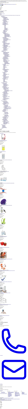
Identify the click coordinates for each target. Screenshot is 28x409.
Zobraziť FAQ (1, 390)
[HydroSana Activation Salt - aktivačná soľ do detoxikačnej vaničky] (3, 159)
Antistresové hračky (5, 123)
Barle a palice (5, 32)
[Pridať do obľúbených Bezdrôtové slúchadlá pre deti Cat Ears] (0, 144)
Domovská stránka (1, 133)
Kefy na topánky (5, 77)
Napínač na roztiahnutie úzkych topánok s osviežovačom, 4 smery (6, 281)
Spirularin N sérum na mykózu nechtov (3, 236)
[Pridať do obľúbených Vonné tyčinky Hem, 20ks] (0, 217)
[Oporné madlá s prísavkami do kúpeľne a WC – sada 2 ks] (3, 292)
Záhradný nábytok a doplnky (6, 102)
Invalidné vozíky (5, 33)
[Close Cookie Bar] (0, 3)
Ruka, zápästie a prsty (6, 29)
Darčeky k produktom (10, 394)
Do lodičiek (5, 65)
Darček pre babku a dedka (4, 127)
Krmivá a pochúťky (6, 112)
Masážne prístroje (5, 83)
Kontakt (19, 15)
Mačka (4, 111)
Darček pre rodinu (4, 126)
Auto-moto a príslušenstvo (4, 119)
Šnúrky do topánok (4, 78)
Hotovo (1, 401)
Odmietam (5, 2)
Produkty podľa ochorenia (6, 15)
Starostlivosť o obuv (4, 75)
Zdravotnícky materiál (5, 49)
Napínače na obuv (5, 72)
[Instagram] (3, 393)
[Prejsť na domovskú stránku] (1, 5)
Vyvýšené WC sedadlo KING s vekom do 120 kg (4, 171)
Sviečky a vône (5, 109)
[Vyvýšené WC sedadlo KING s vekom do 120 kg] (3, 170)
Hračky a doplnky (6, 114)
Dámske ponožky (6, 70)
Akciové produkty (9, 395)
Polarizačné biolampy (5, 17)
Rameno (5, 27)
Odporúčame (3, 15)
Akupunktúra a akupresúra (6, 88)
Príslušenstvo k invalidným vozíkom (8, 36)
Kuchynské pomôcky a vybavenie (7, 108)
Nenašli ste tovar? (14, 15)
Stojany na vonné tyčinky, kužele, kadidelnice (8, 90)
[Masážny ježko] (3, 193)
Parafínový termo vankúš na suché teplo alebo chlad (4, 315)
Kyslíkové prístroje (5, 42)
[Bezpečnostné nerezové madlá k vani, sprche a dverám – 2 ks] (3, 303)
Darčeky (2, 124)
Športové (4, 68)
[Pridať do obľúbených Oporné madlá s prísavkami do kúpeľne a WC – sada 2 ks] (0, 296)
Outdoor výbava (5, 95)
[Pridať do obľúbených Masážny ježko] (0, 198)
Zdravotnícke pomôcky (3, 16)
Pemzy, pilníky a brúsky (7, 55)
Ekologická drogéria (6, 105)
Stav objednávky (17, 15)
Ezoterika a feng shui (5, 91)
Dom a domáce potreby (4, 103)
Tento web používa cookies (17, 394)
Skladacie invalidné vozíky (7, 34)
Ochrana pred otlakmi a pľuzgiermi (7, 60)
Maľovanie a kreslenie (5, 122)
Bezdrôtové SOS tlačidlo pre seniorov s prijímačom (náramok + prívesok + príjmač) (7, 270)
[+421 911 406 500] (1, 11)
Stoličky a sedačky (5, 20)
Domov (2, 100)
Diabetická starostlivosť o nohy (6, 52)
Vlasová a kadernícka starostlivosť (6, 98)
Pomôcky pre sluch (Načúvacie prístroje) (7, 39)
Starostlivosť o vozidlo (5, 120)
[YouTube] (6, 393)
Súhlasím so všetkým (2, 2)
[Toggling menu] (1, 129)
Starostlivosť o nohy (4, 51)
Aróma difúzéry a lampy (7, 89)
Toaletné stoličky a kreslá (6, 22)
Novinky (1, 15)
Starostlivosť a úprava (6, 113)
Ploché (4, 80)
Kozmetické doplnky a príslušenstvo (7, 96)
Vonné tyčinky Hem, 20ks (2, 213)
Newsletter (9, 396)
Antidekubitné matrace (5, 45)
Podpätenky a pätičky (5, 61)
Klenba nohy (5, 59)
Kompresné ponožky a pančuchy (6, 69)
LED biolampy (5, 18)
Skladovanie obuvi (5, 74)
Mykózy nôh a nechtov (5, 53)
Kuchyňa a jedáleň (5, 107)
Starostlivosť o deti (4, 50)
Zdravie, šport (2, 82)
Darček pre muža (3, 125)
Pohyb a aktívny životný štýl (4, 92)
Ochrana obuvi (5, 73)
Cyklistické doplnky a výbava (6, 93)
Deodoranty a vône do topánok (6, 76)
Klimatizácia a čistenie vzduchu (5, 110)
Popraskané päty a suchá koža (6, 56)
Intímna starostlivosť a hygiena (7, 106)
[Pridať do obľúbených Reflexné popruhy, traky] (0, 228)
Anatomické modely (5, 47)
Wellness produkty (5, 85)
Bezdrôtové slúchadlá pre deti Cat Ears (3, 140)
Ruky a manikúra (5, 97)
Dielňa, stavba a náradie (6, 101)
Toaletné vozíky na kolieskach (7, 35)
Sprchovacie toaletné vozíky (6, 21)
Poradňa (9, 15)
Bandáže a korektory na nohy (6, 58)
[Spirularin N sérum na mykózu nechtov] (3, 235)
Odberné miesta (9, 393)
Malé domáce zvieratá (5, 116)
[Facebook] (1, 393)
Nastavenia (7, 2)
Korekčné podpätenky (6, 62)
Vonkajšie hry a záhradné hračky (6, 121)
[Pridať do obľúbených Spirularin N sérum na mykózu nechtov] (0, 240)
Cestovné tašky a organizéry (6, 117)
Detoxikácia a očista (4, 86)
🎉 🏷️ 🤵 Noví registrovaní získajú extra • (8, 4)
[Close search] (0, 8)
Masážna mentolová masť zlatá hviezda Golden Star (4, 247)
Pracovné (4, 67)
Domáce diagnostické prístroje (6, 38)
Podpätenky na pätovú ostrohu (7, 63)
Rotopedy (4, 30)
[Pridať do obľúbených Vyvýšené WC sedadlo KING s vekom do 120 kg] (0, 175)
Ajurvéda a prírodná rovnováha (6, 87)
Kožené (4, 79)
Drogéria (4, 104)
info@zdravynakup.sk (3, 392)
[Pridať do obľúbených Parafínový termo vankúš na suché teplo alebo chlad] (0, 319)
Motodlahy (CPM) (5, 31)
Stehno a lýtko (6, 28)
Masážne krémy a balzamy (6, 84)
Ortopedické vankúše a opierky (5, 23)
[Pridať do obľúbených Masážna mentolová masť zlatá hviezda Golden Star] (0, 251)
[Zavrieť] (0, 407)
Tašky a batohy (5, 118)
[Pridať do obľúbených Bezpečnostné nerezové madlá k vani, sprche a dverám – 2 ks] (0, 308)
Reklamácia (11, 15)
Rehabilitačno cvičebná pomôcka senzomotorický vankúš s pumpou (6, 205)
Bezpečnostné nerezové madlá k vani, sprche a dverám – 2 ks (5, 304)
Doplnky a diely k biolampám (6, 19)
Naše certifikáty (23, 392)
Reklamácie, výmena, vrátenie (10, 392)
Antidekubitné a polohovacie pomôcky (7, 46)
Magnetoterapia (3, 41)
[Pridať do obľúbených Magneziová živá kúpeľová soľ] (0, 152)
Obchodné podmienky (17, 392)
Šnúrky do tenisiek (5, 81)
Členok (5, 25)
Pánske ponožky (6, 71)
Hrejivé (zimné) (5, 66)
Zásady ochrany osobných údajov (3, 1)
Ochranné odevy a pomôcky (6, 48)
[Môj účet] (0, 13)
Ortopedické (5, 64)
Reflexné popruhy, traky (2, 224)
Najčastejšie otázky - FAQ (17, 395)
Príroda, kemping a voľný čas (5, 94)
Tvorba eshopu (2, 400)
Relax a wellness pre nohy (6, 57)
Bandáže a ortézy (5, 24)
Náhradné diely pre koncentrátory (6, 44)
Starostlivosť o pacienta (4, 37)
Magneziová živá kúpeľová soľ (3, 151)
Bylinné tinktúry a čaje (5, 99)
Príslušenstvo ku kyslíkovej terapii (6, 43)
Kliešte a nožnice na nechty (7, 54)
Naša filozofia (23, 393)
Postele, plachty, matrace (6, 40)
